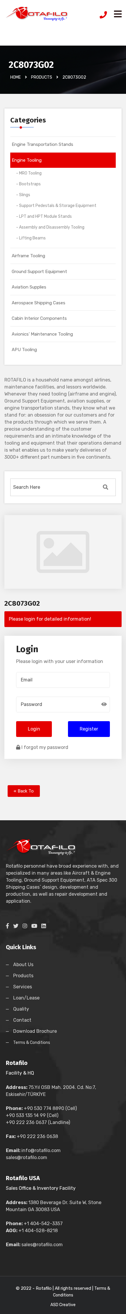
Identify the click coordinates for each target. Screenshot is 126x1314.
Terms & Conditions (31, 1042)
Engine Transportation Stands (42, 144)
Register (89, 729)
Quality (21, 1009)
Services (22, 987)
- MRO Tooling (29, 173)
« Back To (24, 791)
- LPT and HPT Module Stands (44, 216)
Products (23, 975)
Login (34, 729)
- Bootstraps (28, 184)
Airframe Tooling (28, 255)
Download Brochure (35, 1031)
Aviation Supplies (29, 287)
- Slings (23, 194)
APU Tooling (24, 349)
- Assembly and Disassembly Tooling (50, 227)
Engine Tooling (27, 160)
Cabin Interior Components (39, 318)
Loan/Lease (26, 998)
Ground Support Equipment (39, 271)
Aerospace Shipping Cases (38, 302)
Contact (22, 1020)
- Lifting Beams (31, 238)
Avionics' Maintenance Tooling (42, 334)
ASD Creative (63, 1304)
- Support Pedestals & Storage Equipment (56, 205)
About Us (23, 964)
